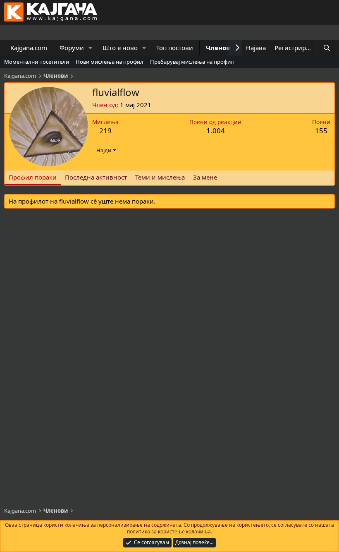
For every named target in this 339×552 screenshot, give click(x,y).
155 (321, 130)
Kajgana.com (28, 47)
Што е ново (120, 47)
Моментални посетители (36, 61)
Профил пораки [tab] (33, 177)
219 (105, 130)
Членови (220, 47)
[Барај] (327, 47)
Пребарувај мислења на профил (192, 61)
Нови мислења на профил (109, 61)
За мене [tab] (205, 177)
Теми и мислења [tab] (160, 177)
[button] (90, 47)
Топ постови (174, 47)
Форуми (72, 47)
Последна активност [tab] (96, 177)
